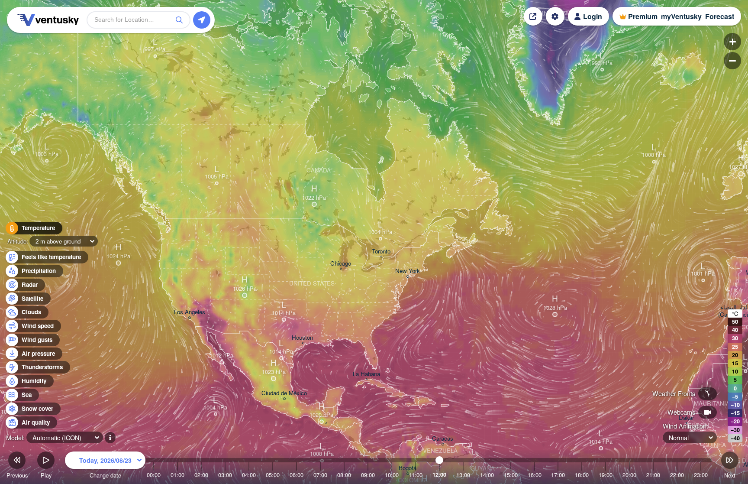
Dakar (686, 418)
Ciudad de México (284, 393)
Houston (302, 337)
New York (407, 271)
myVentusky (681, 16)
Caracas (442, 438)
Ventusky (47, 20)
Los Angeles (189, 312)
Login (592, 16)
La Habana (366, 374)
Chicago (340, 263)
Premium (643, 16)
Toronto (381, 251)
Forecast (719, 16)
